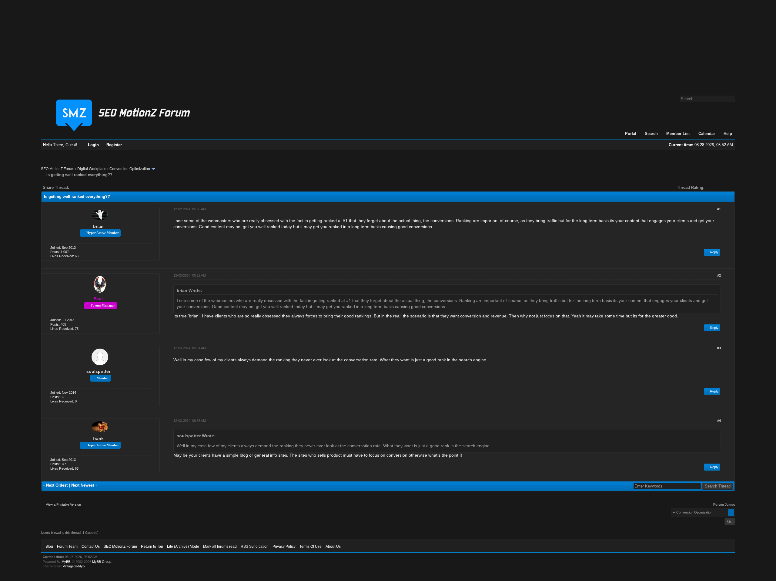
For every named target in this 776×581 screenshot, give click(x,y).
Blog (49, 546)
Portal (630, 133)
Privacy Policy (284, 546)
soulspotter (98, 371)
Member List (678, 133)
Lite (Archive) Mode (183, 546)
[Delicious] (87, 187)
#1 (719, 209)
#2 (719, 275)
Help (728, 133)
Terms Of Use (310, 546)
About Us (333, 546)
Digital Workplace (91, 169)
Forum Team (67, 546)
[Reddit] (91, 187)
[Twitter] (79, 187)
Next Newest (82, 485)
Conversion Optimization (129, 169)
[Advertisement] (388, 44)
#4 (719, 420)
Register (114, 145)
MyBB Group (101, 561)
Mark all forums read (220, 546)
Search (651, 133)
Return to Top (152, 546)
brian (98, 226)
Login (93, 145)
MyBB (66, 561)
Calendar (706, 133)
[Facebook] (74, 187)
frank (98, 438)
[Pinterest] (98, 187)
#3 (719, 348)
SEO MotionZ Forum (57, 169)
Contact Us (91, 546)
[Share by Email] (102, 187)
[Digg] (83, 187)
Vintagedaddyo (74, 566)
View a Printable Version (63, 504)
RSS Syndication (255, 546)
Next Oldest (57, 485)
